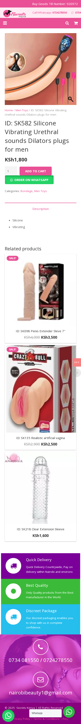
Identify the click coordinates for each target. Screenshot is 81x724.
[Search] (67, 23)
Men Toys (22, 110)
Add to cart (35, 171)
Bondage (27, 191)
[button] (8, 715)
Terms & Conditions (46, 719)
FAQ (65, 719)
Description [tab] (40, 209)
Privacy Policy (21, 719)
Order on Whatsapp (31, 180)
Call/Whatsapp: (49, 12)
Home (9, 110)
